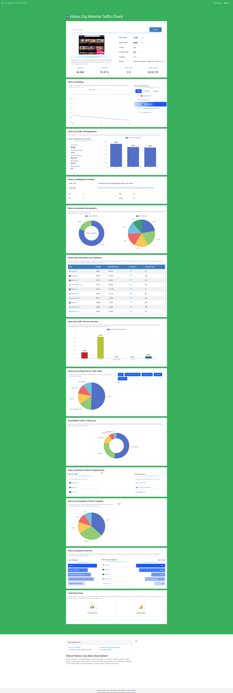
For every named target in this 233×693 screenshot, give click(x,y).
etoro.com (146, 100)
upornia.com (75, 294)
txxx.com (74, 271)
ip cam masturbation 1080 (132, 374)
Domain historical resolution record (80, 650)
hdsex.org (148, 104)
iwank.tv (73, 302)
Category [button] (218, 3)
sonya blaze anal (147, 374)
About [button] (228, 3)
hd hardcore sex (130, 188)
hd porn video (120, 188)
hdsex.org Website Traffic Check (96, 16)
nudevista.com (75, 307)
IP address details (106, 650)
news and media (84, 555)
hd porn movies (140, 188)
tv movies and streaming (76, 574)
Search (155, 29)
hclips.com (107, 583)
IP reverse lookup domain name (110, 647)
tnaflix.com (74, 289)
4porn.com (74, 492)
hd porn (100, 188)
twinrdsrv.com (141, 482)
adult (135, 57)
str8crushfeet (122, 378)
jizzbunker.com (75, 298)
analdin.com (74, 280)
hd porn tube (149, 188)
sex (163, 583)
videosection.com (76, 285)
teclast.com (147, 112)
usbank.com (147, 96)
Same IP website (74, 647)
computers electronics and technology (80, 579)
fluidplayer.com (141, 492)
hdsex (120, 374)
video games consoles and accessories (81, 583)
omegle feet (158, 374)
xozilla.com (74, 276)
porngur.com (74, 482)
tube (162, 574)
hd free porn (112, 188)
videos (162, 570)
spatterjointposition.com (151, 108)
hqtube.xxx (74, 487)
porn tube (161, 579)
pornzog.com (75, 311)
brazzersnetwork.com (144, 487)
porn (162, 565)
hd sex (105, 188)
